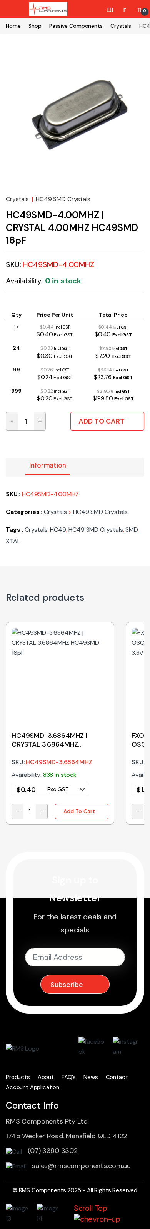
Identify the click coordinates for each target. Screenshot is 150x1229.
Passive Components (75, 25)
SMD (131, 530)
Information (47, 465)
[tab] (47, 466)
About (46, 1077)
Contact (117, 1077)
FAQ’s (69, 1077)
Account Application (32, 1087)
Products (18, 1077)
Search (111, 9)
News (90, 1077)
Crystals (120, 25)
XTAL (13, 541)
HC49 (58, 530)
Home (13, 25)
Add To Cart (101, 421)
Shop (34, 25)
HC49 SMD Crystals (63, 199)
